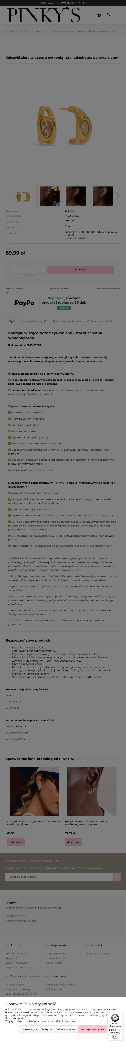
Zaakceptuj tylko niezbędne (37, 1029)
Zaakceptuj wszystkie (92, 1029)
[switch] (115, 1036)
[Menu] (121, 1014)
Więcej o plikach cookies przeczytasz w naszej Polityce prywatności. (44, 1021)
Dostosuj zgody (66, 1029)
